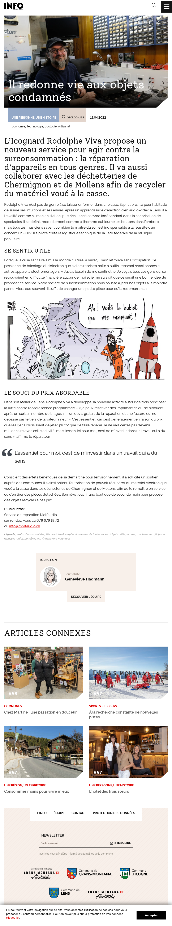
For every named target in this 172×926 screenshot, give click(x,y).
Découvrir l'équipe (86, 597)
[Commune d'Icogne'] (134, 874)
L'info (42, 813)
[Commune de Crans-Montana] (89, 874)
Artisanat (64, 126)
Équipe (59, 813)
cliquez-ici (12, 917)
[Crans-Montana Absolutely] (105, 893)
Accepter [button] (151, 915)
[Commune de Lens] (64, 893)
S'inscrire (123, 843)
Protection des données (114, 813)
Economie (18, 126)
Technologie (35, 126)
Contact (79, 813)
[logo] (13, 6)
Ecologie (51, 126)
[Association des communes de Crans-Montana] (41, 874)
